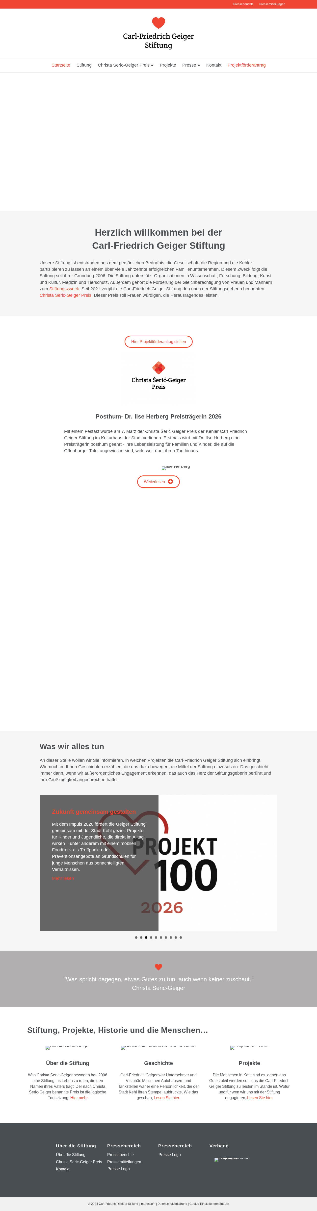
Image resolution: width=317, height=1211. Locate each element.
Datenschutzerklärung (172, 1204)
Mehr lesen (157, 882)
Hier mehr (79, 1098)
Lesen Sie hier (166, 1098)
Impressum (147, 1204)
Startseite (61, 65)
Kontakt (213, 65)
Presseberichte (243, 4)
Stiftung (84, 65)
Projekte (168, 65)
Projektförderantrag (247, 65)
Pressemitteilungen (272, 4)
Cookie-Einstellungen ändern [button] (209, 1204)
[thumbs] (158, 706)
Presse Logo (118, 1169)
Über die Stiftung (70, 1155)
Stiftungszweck (64, 288)
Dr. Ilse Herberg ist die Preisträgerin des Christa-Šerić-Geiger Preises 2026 (190, 820)
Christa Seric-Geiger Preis (124, 65)
